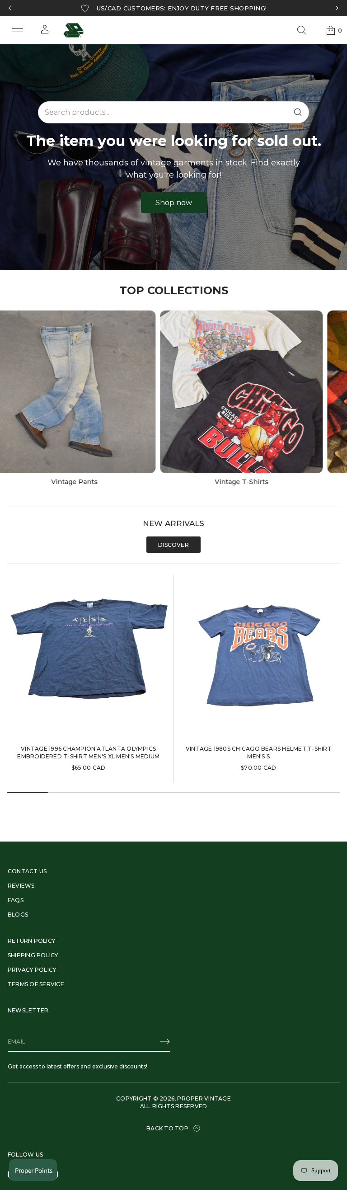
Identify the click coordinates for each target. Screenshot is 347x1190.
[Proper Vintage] (73, 30)
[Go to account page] (44, 32)
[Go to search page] (302, 30)
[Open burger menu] (17, 30)
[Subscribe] (164, 1041)
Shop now (173, 202)
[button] (302, 30)
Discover (173, 544)
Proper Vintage (203, 1098)
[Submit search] (298, 112)
